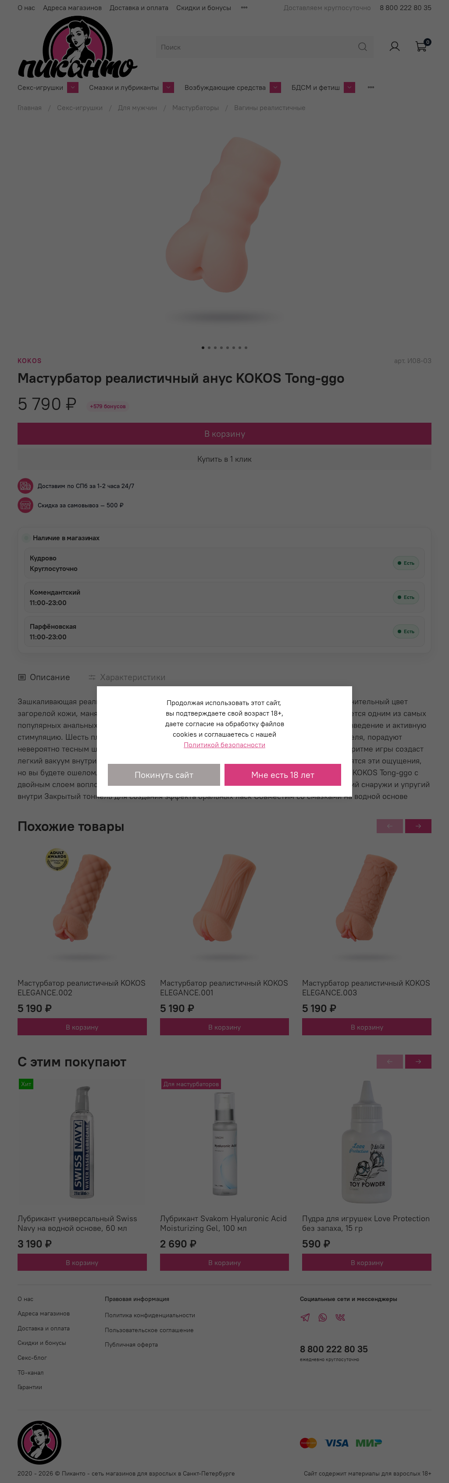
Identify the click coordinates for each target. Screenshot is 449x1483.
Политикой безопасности (224, 744)
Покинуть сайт (164, 774)
